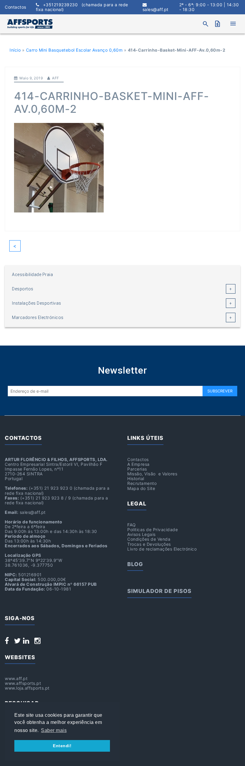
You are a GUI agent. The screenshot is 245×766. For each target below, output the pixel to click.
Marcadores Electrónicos (38, 317)
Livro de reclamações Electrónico (162, 548)
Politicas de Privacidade (152, 529)
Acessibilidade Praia (32, 274)
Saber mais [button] (54, 730)
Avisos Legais (141, 534)
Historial (135, 478)
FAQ (131, 524)
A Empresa (138, 464)
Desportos (22, 288)
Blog (135, 564)
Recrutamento (142, 483)
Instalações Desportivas (36, 303)
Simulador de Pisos (159, 591)
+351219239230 (82, 7)
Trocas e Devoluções (149, 544)
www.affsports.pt (23, 683)
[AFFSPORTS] (30, 24)
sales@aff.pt (156, 9)
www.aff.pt (16, 678)
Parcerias (137, 468)
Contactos (15, 7)
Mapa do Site (141, 488)
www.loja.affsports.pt (27, 688)
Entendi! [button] (62, 745)
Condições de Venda (148, 539)
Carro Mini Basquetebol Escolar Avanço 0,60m (74, 50)
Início (15, 50)
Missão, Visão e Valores (152, 473)
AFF (55, 78)
